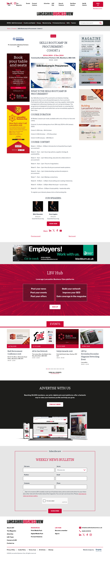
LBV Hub (53, 4)
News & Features (61, 4)
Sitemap (50, 550)
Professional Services (59, 23)
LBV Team (10, 537)
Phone (58, 483)
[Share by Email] (61, 231)
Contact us (10, 543)
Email (58, 474)
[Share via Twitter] (54, 230)
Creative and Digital (29, 23)
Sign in (57, 533)
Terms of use (32, 550)
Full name (27, 466)
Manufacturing (46, 23)
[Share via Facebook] (57, 230)
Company (27, 483)
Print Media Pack (36, 530)
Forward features (34, 4)
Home (9, 28)
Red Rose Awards (73, 4)
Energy (39, 23)
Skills (68, 23)
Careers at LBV (12, 540)
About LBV (10, 4)
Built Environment (17, 23)
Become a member (61, 530)
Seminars (53, 36)
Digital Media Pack (37, 533)
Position (26, 474)
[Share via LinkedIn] (50, 230)
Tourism (73, 23)
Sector (59, 466)
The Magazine (19, 4)
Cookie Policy (22, 550)
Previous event (35, 236)
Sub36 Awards (84, 4)
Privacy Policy (11, 550)
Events (28, 3)
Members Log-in (97, 8)
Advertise (47, 3)
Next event (72, 236)
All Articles (42, 550)
